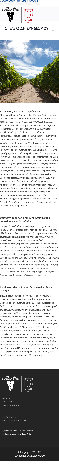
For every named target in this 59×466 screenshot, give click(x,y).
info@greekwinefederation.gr (16, 420)
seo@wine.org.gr (10, 417)
